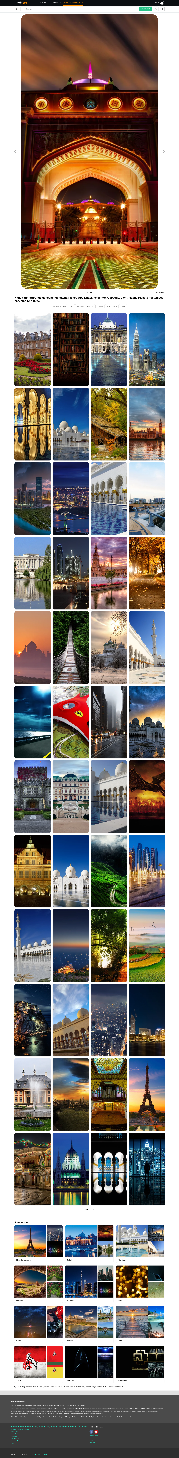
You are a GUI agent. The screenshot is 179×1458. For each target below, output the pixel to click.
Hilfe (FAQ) (92, 1442)
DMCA (46, 1455)
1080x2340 (28, 1427)
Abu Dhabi (80, 306)
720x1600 (46, 1427)
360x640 (77, 1427)
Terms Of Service (39, 1455)
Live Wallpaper (15, 1438)
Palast (71, 306)
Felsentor (90, 306)
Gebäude (100, 306)
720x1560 (64, 1427)
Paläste (123, 306)
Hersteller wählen (94, 1435)
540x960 (13, 1429)
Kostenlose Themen (16, 1441)
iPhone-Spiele (14, 1434)
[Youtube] (96, 1433)
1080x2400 (21, 1427)
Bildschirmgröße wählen (96, 1438)
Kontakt (91, 1440)
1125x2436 (84, 1427)
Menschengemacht (59, 306)
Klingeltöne (14, 1436)
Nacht (115, 306)
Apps (12, 1443)
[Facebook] (92, 1433)
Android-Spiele (15, 1431)
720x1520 (26, 1429)
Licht (108, 306)
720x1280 (34, 1427)
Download (146, 9)
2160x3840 (20, 1429)
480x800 (53, 1427)
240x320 (41, 1427)
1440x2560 (71, 1427)
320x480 (58, 1427)
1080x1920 (14, 1427)
